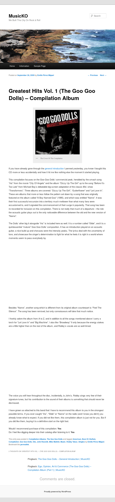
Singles (81, 441)
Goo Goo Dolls (26, 441)
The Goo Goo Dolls (55, 439)
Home (12, 65)
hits (34, 441)
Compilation (14, 441)
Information (24, 65)
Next (103, 75)
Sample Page (40, 65)
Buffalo (92, 439)
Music (63, 441)
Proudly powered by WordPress (57, 491)
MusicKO (18, 15)
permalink (24, 444)
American (77, 439)
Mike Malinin (54, 441)
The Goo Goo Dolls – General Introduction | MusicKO (64, 458)
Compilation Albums (37, 439)
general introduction (54, 168)
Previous (93, 75)
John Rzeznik (42, 441)
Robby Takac (72, 441)
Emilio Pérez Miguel (45, 75)
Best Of (85, 439)
